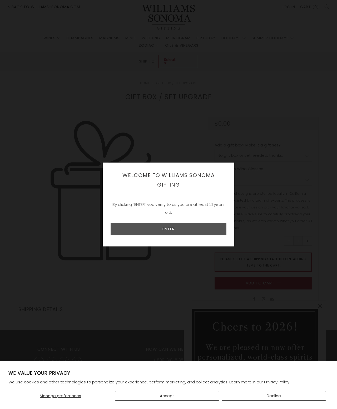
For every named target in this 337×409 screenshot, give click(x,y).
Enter (168, 229)
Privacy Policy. (277, 382)
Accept (167, 395)
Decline (274, 395)
